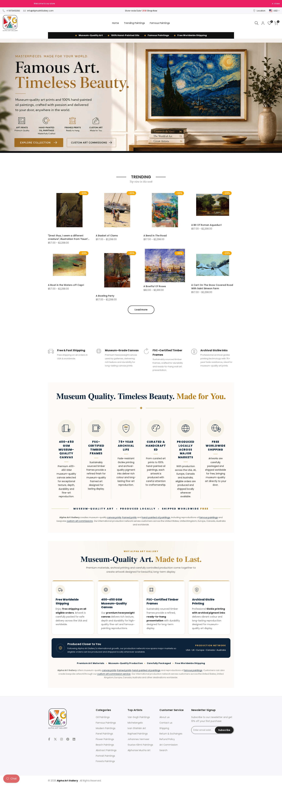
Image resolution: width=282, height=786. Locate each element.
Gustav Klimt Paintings (140, 744)
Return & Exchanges (170, 733)
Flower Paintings (105, 739)
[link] (141, 96)
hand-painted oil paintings (156, 517)
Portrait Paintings (105, 755)
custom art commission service (114, 673)
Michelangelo (135, 722)
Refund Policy (167, 739)
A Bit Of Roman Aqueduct (206, 225)
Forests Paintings (105, 761)
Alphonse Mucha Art (139, 750)
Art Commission (168, 744)
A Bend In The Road (155, 235)
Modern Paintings (105, 728)
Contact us (165, 722)
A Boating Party (105, 295)
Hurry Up (165, 3)
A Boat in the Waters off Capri (66, 285)
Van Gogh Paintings (139, 717)
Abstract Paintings (106, 750)
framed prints (129, 517)
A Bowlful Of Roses (154, 286)
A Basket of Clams (107, 235)
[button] (50, 192)
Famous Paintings (106, 722)
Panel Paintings (104, 733)
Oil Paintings (103, 717)
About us (164, 717)
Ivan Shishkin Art (137, 728)
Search (163, 750)
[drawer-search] (256, 23)
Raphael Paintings (138, 733)
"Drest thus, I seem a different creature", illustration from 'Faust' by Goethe (68, 237)
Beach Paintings (105, 744)
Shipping (164, 728)
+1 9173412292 (13, 10)
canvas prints (114, 517)
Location (261, 10)
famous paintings (208, 517)
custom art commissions (80, 521)
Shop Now (152, 10)
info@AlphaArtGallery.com (40, 10)
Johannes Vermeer (138, 739)
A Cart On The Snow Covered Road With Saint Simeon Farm (212, 286)
